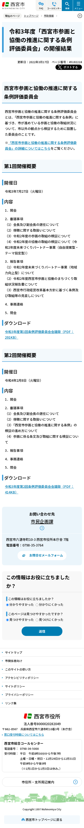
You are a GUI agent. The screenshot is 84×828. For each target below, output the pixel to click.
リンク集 (11, 703)
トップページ (31, 15)
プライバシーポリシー (19, 695)
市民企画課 (42, 521)
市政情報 (49, 15)
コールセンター (54, 8)
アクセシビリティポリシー (22, 678)
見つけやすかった (21, 619)
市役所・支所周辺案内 (38, 782)
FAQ (41, 8)
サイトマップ (13, 652)
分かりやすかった (21, 604)
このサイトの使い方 (18, 669)
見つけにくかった (51, 619)
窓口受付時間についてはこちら (24, 734)
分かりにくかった (51, 604)
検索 (67, 8)
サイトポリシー (15, 686)
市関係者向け (13, 661)
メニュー (78, 8)
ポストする (71, 67)
